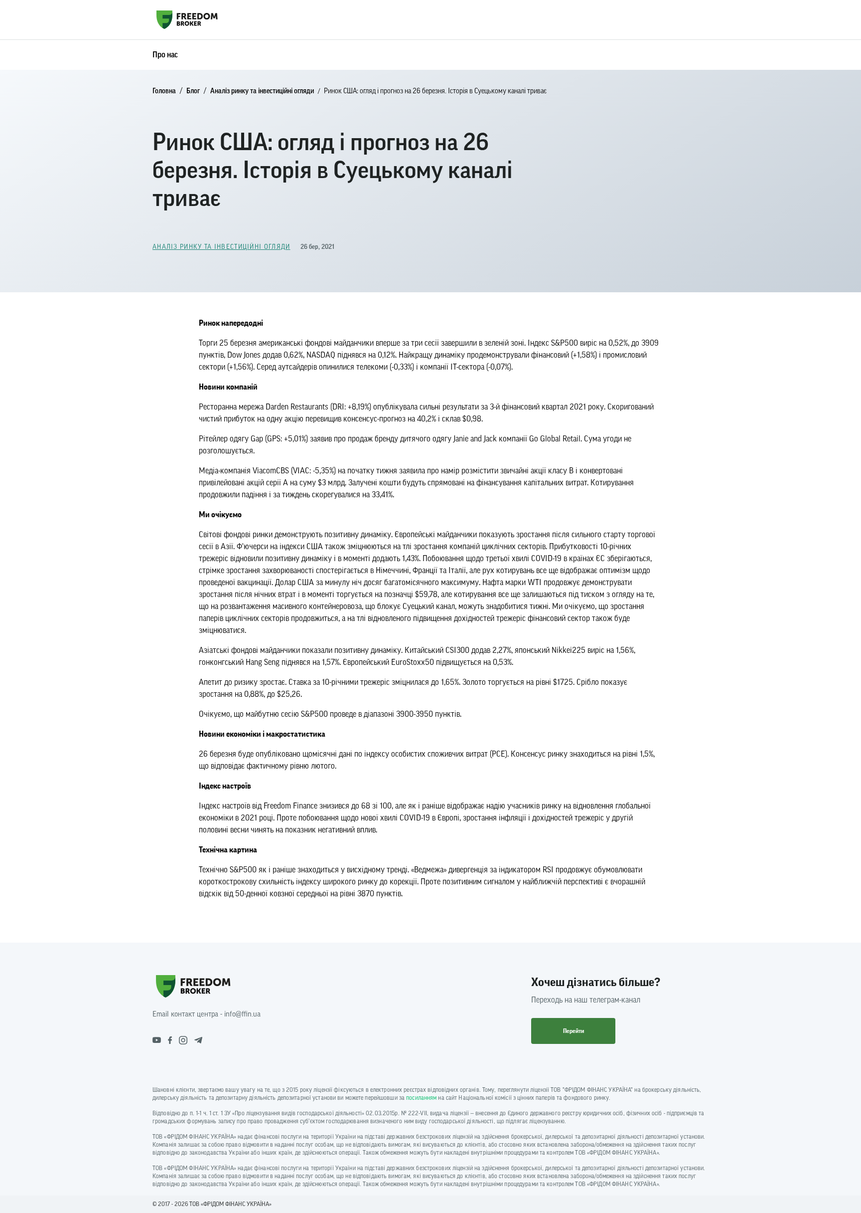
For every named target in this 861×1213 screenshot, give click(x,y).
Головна (164, 91)
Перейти (573, 1031)
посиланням (421, 1098)
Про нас (165, 55)
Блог (193, 91)
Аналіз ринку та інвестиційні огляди (262, 91)
